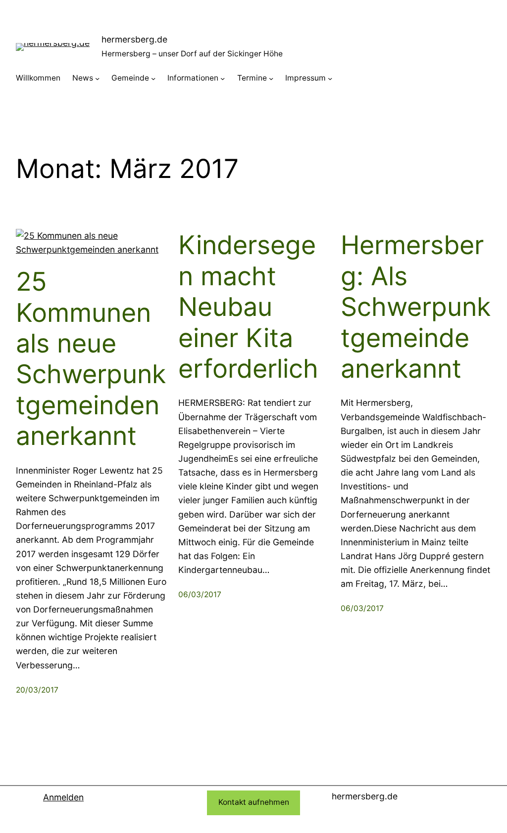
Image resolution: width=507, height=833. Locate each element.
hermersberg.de (134, 39)
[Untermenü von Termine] (271, 78)
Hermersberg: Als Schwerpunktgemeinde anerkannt (416, 307)
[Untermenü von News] (97, 78)
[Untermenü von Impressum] (330, 78)
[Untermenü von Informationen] (222, 78)
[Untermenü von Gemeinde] (153, 78)
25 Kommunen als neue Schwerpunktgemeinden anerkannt (91, 358)
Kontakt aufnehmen (253, 802)
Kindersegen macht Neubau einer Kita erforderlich (248, 307)
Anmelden (63, 797)
